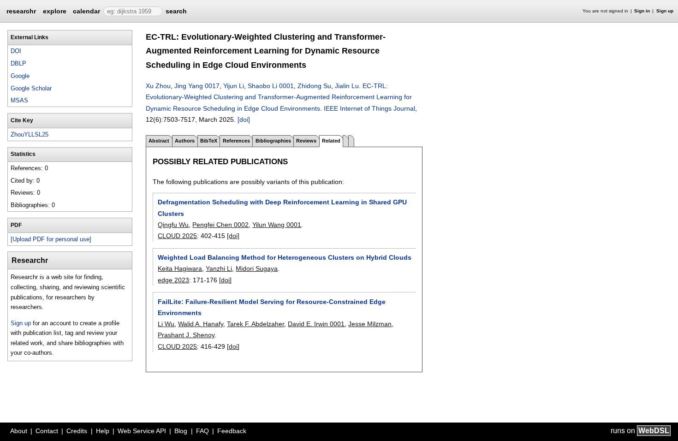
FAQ (202, 431)
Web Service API (142, 431)
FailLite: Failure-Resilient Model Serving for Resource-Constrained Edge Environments (272, 307)
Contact (47, 431)
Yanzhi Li (219, 268)
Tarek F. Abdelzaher (255, 324)
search (176, 11)
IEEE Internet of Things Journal (369, 108)
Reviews (306, 140)
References (236, 140)
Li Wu (166, 324)
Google (20, 75)
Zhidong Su (314, 85)
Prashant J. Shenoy (186, 335)
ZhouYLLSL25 (29, 134)
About (18, 431)
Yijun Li (233, 85)
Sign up (664, 10)
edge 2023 (173, 280)
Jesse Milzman (370, 324)
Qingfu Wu (173, 224)
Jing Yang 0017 (197, 85)
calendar (86, 11)
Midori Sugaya (257, 268)
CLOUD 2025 (177, 235)
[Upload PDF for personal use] (51, 239)
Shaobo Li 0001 (271, 85)
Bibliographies (273, 140)
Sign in (642, 10)
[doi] (244, 119)
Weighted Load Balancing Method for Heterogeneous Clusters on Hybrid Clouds (284, 257)
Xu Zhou (158, 85)
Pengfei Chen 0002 (220, 224)
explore (54, 11)
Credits (76, 431)
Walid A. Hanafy (200, 324)
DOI (16, 51)
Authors (185, 140)
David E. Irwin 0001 (316, 324)
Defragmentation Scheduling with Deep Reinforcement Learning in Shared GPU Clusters (282, 207)
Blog (180, 431)
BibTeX (208, 140)
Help (102, 431)
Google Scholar (31, 88)
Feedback (231, 431)
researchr (21, 10)
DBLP (18, 63)
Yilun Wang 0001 (276, 224)
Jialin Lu (347, 85)
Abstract (159, 140)
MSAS (19, 100)
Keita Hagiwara (180, 268)
